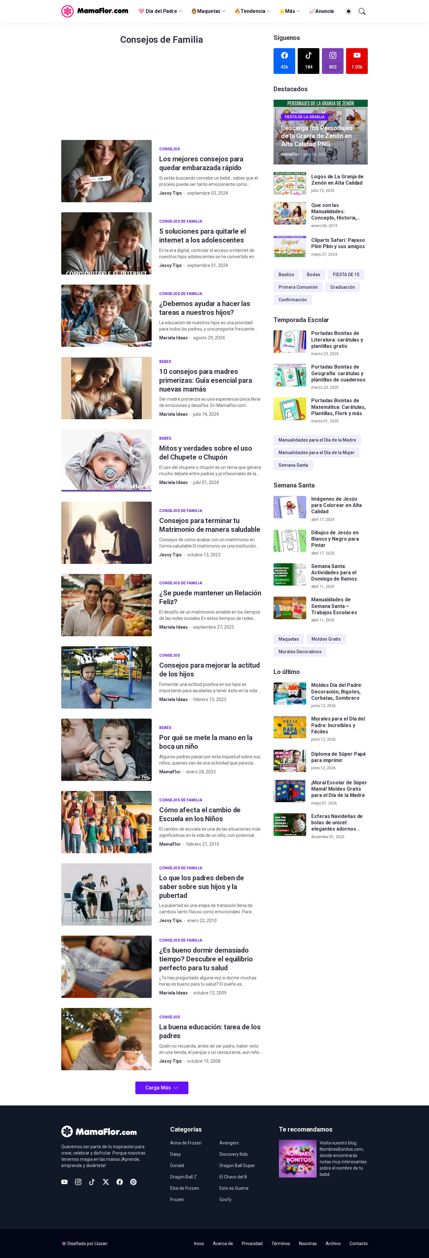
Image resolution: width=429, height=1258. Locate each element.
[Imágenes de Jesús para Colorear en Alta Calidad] (290, 507)
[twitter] (106, 1182)
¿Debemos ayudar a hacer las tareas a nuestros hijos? (204, 308)
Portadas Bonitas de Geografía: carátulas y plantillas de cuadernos (338, 373)
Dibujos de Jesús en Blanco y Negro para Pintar (335, 539)
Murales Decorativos (300, 651)
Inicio (199, 1243)
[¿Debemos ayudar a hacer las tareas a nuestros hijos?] (106, 316)
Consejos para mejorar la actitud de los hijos (209, 669)
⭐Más (287, 11)
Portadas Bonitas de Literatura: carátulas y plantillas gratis (337, 339)
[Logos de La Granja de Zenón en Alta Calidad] (290, 183)
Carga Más (158, 1088)
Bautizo (286, 274)
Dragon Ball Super (237, 1165)
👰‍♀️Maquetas (205, 11)
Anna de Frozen (186, 1142)
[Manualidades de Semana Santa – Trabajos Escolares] (290, 608)
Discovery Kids (234, 1154)
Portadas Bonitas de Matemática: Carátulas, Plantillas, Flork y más (338, 407)
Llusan (101, 1243)
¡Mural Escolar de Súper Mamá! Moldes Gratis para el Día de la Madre (339, 789)
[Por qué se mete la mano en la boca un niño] (106, 750)
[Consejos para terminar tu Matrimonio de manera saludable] (106, 533)
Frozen (177, 1199)
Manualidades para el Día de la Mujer (317, 452)
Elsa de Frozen (184, 1188)
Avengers (229, 1142)
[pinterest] (133, 1182)
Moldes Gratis (326, 639)
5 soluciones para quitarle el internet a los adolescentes (202, 235)
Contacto (359, 1243)
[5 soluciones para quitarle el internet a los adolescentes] (106, 243)
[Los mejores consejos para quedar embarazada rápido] (106, 171)
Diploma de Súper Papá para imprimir (338, 757)
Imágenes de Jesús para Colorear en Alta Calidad (336, 505)
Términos (280, 1243)
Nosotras (308, 1243)
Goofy (225, 1199)
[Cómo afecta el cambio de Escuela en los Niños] (106, 822)
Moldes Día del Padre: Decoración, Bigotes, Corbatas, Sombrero (336, 691)
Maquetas (289, 639)
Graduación (342, 287)
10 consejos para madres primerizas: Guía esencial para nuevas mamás (205, 380)
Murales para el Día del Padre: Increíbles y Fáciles (338, 725)
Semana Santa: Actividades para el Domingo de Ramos (334, 572)
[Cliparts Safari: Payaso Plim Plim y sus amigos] (290, 247)
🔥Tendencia (249, 11)
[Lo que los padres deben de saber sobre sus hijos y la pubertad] (106, 894)
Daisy (175, 1154)
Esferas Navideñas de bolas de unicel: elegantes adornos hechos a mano (337, 822)
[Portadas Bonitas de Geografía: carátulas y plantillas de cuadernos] (290, 375)
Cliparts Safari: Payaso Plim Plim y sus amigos (338, 243)
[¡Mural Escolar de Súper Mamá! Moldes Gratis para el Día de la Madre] (290, 791)
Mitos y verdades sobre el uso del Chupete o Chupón (205, 452)
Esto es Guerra (234, 1188)
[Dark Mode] (347, 11)
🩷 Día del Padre (157, 11)
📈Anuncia (321, 11)
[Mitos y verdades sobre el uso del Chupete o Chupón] (106, 460)
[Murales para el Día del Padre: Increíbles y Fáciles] (290, 727)
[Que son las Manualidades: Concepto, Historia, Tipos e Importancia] (290, 213)
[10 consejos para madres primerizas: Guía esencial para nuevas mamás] (106, 388)
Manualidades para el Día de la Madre (317, 440)
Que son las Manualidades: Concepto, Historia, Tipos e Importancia (334, 211)
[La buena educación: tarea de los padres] (106, 1039)
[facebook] (120, 1182)
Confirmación (293, 299)
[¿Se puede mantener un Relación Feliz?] (106, 605)
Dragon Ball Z (183, 1176)
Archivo (333, 1243)
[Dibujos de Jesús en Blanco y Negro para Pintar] (290, 541)
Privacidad (252, 1243)
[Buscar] (361, 11)
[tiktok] (92, 1182)
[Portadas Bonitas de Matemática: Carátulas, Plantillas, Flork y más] (290, 409)
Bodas (313, 274)
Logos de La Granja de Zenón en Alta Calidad (337, 180)
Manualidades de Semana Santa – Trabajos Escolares (334, 606)
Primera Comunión (298, 287)
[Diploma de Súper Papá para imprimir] (290, 761)
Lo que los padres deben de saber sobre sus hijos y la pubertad (201, 886)
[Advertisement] (162, 96)
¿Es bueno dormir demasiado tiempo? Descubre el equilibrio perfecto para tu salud (206, 959)
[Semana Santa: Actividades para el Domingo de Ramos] (290, 574)
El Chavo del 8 (233, 1176)
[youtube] (64, 1182)
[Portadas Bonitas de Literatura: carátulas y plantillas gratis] (290, 341)
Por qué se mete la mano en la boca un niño (206, 742)
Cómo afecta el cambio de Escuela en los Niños (200, 814)
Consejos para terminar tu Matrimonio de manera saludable (209, 525)
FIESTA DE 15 (346, 274)
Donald (177, 1165)
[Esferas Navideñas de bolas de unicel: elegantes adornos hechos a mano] (290, 824)
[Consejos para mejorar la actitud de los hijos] (106, 677)
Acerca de (223, 1243)
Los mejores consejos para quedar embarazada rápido (201, 163)
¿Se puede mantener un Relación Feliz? (210, 597)
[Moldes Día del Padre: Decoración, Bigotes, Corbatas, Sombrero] (290, 693)
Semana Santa (293, 465)
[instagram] (78, 1182)
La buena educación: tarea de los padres (209, 1031)
